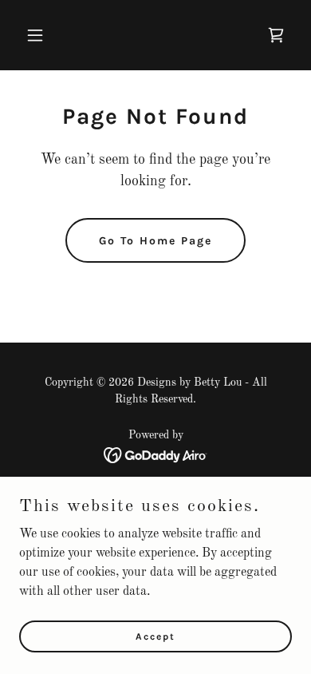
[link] (276, 35)
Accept (155, 635)
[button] (39, 35)
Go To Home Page (155, 241)
